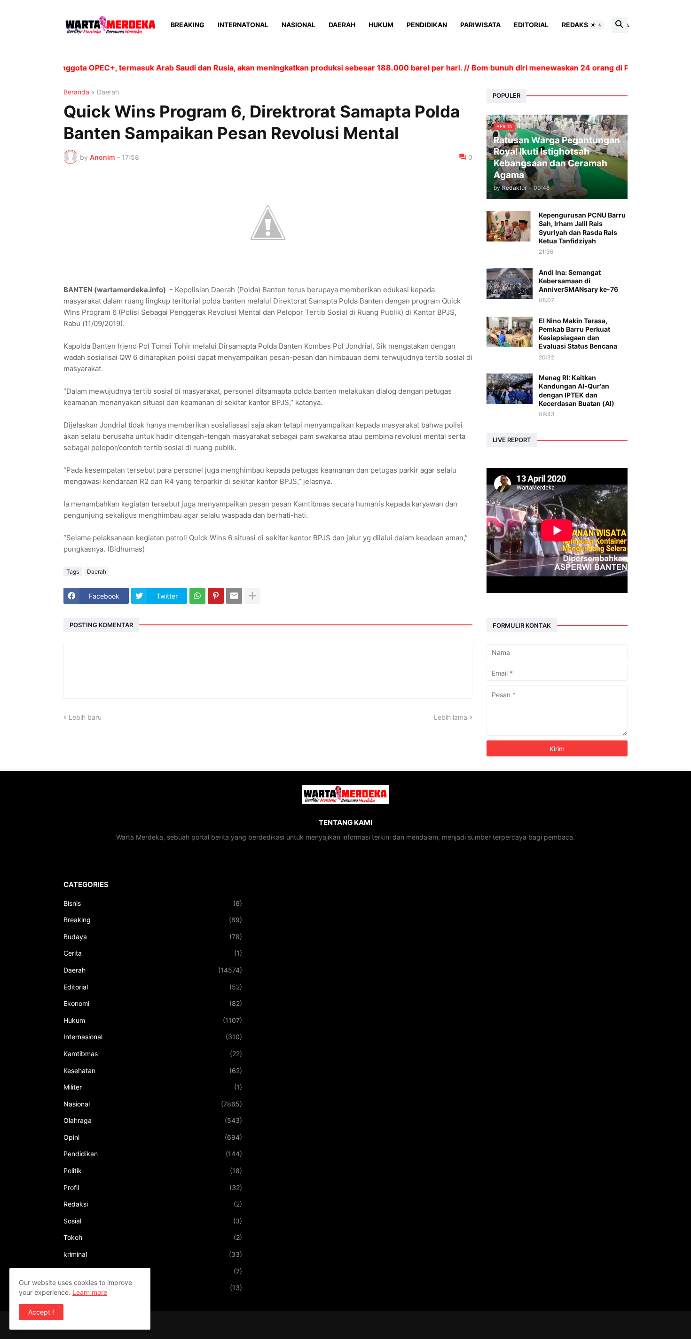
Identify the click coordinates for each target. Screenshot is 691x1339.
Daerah (342, 25)
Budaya (152, 937)
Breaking (187, 25)
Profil (152, 1187)
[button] (597, 25)
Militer (152, 1087)
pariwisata (152, 1288)
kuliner (152, 1271)
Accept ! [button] (41, 1312)
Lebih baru (85, 717)
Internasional (152, 1037)
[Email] (234, 596)
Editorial (531, 25)
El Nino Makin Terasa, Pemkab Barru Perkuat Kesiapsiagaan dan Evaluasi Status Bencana (578, 333)
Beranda (76, 92)
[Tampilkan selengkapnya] (252, 596)
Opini (152, 1137)
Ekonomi (152, 1003)
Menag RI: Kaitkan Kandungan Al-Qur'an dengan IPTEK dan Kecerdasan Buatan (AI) (576, 390)
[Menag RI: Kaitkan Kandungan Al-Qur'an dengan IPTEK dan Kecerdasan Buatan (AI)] (510, 389)
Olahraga (152, 1120)
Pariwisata (480, 25)
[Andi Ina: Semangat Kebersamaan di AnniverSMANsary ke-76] (510, 283)
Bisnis (152, 903)
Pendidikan (427, 25)
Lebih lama (450, 717)
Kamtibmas (152, 1054)
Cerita (152, 953)
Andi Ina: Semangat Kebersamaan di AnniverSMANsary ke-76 (578, 280)
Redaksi (576, 25)
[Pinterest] (216, 596)
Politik (152, 1171)
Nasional (298, 25)
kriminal (152, 1254)
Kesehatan (152, 1070)
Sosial (152, 1221)
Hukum (381, 25)
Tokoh (152, 1237)
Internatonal (243, 25)
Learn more (89, 1292)
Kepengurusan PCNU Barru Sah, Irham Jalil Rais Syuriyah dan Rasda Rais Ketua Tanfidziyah (582, 228)
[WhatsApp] (197, 596)
